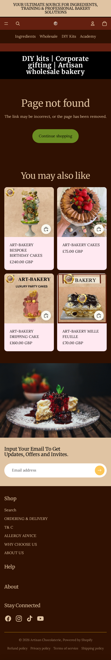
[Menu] (6, 23)
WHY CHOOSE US (20, 544)
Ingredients (25, 36)
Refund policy (17, 648)
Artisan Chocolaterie (45, 640)
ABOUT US (14, 552)
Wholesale (49, 36)
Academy (88, 36)
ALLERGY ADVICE (20, 535)
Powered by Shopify (77, 640)
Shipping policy (92, 648)
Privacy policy (40, 648)
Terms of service (65, 648)
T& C (8, 527)
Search (10, 510)
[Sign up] (100, 470)
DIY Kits (69, 36)
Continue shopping (55, 136)
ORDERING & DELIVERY (26, 518)
